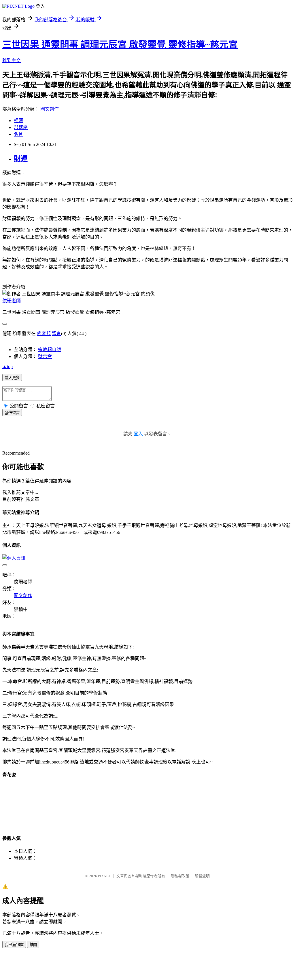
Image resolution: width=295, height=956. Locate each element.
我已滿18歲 (14, 944)
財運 (21, 158)
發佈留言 (12, 413)
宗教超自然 (49, 349)
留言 (56, 333)
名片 (18, 134)
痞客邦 (44, 333)
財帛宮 (45, 356)
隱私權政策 (180, 876)
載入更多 (12, 378)
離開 (33, 944)
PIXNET (104, 876)
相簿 (18, 120)
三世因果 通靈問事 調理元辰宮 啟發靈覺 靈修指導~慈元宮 (120, 44)
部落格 (21, 127)
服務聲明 (202, 876)
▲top (7, 366)
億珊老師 (11, 300)
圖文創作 (49, 109)
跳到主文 (11, 60)
